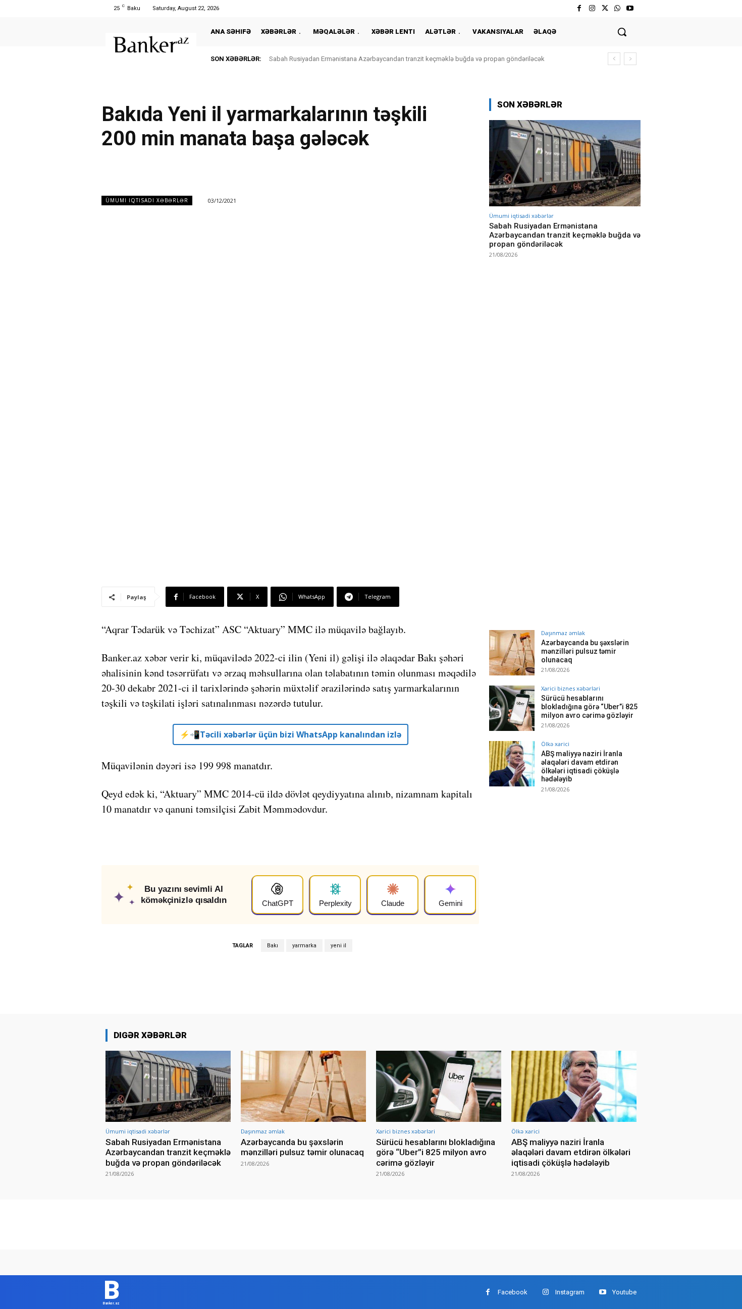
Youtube (624, 1292)
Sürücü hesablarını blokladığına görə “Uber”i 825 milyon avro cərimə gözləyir (589, 706)
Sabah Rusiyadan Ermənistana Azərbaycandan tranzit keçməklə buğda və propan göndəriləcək (407, 59)
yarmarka (304, 945)
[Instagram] (592, 8)
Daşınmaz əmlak (563, 633)
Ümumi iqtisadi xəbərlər (146, 200)
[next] (630, 58)
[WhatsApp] (617, 8)
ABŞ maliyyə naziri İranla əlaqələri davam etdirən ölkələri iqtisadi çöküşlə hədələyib (581, 766)
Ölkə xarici (555, 744)
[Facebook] (579, 8)
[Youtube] (630, 8)
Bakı (272, 945)
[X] (604, 8)
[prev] (614, 58)
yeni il (338, 945)
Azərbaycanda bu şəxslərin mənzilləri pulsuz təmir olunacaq (585, 651)
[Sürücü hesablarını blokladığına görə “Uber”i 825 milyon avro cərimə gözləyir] (512, 708)
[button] (622, 31)
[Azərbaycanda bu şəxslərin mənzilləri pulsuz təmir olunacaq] (512, 652)
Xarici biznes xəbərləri (570, 688)
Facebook (512, 1292)
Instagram (570, 1292)
